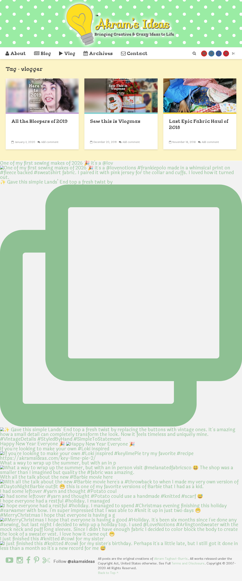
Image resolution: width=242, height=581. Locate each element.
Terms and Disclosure (188, 563)
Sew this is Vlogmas (115, 121)
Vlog (69, 53)
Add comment (49, 142)
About (18, 53)
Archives (101, 53)
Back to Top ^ (108, 572)
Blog (46, 53)
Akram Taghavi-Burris (171, 558)
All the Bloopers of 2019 (39, 121)
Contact (137, 53)
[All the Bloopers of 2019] (42, 96)
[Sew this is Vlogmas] (120, 96)
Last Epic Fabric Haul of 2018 (198, 124)
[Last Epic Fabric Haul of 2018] (199, 96)
